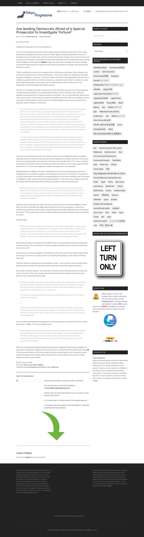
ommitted (19, 215)
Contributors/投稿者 (117, 68)
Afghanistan (98, 152)
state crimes (98, 212)
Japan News (99, 103)
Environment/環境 (101, 76)
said (42, 75)
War (102, 217)
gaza (95, 164)
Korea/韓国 (111, 103)
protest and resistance (103, 204)
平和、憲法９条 (106, 225)
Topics (119, 125)
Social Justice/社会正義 (104, 124)
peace (106, 199)
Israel (96, 182)
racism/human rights (102, 208)
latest (120, 103)
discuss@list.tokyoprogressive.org (58, 388)
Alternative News (100, 68)
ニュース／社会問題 (117, 221)
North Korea (98, 190)
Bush (120, 152)
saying (63, 243)
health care (104, 164)
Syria (107, 212)
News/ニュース (118, 116)
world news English (100, 221)
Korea (110, 182)
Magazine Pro (64, 530)
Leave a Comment (45, 36)
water (109, 217)
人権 (95, 225)
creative (96, 72)
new (107, 116)
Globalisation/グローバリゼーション (108, 85)
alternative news (110, 152)
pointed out (25, 98)
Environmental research (102, 160)
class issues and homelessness (105, 156)
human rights (98, 169)
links (103, 107)
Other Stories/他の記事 (102, 120)
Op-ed (66, 174)
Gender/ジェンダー (101, 80)
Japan (103, 182)
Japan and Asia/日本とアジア (106, 94)
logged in (28, 457)
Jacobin (97, 89)
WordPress (88, 530)
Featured (114, 76)
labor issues (119, 182)
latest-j (96, 107)
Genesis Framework (77, 530)
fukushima (116, 160)
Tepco (121, 212)
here (96, 381)
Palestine (97, 199)
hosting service (107, 301)
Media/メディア (114, 107)
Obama (96, 195)
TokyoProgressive (34, 14)
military (120, 186)
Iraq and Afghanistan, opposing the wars (107, 178)
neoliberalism (98, 116)
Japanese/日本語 (101, 98)
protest (114, 199)
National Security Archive (109, 112)
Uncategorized (100, 129)
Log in (95, 530)
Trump (96, 217)
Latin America (98, 186)
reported (58, 271)
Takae (114, 212)
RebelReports (46, 47)
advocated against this (78, 100)
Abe (95, 148)
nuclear (108, 191)
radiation (116, 208)
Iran (25, 367)
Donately (112, 306)
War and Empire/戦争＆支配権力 (33, 365)
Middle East (55, 367)
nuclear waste (119, 190)
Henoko (114, 164)
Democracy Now (108, 72)
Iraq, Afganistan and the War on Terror (39, 367)
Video (110, 129)
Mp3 (95, 112)
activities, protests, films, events (110, 148)
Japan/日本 (107, 89)
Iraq (107, 169)
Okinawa (105, 195)
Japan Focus (116, 98)
